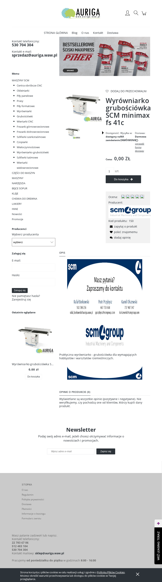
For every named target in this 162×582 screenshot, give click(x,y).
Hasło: (16, 275)
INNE (15, 209)
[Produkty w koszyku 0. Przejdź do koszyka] (144, 15)
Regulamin (27, 494)
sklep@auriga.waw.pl (49, 553)
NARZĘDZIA (18, 183)
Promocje (17, 219)
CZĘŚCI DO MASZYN (23, 173)
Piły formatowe (26, 106)
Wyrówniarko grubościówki (33, 152)
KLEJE (15, 193)
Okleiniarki (23, 90)
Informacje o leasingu (33, 513)
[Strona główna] (81, 13)
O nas (25, 490)
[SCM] (130, 211)
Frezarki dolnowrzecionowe (33, 132)
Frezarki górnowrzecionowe (33, 126)
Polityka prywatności (33, 499)
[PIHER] (104, 56)
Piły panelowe (25, 96)
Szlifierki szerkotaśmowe (31, 137)
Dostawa (26, 504)
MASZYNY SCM (20, 80)
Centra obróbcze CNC (29, 85)
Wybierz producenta (25, 234)
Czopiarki (22, 142)
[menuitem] (55, 32)
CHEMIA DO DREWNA (24, 198)
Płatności (27, 509)
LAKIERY (17, 204)
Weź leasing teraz (158, 545)
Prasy (20, 101)
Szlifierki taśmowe (27, 157)
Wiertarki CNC (25, 121)
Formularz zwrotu (31, 518)
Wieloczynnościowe (28, 147)
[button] (103, 132)
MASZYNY (17, 178)
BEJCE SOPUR (19, 188)
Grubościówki (25, 116)
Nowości (17, 214)
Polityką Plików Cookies (111, 572)
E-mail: (16, 260)
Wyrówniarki (24, 111)
